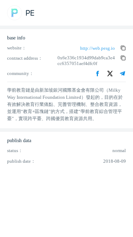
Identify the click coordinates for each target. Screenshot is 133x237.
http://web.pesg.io (97, 48)
